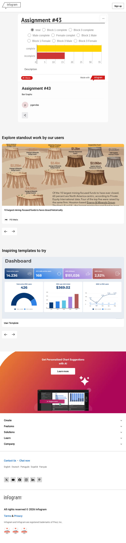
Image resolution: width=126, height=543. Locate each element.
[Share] (25, 115)
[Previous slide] (6, 231)
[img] (69, 48)
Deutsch (15, 467)
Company (9, 443)
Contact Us (10, 460)
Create (7, 420)
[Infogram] (11, 5)
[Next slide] (13, 231)
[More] (103, 18)
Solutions (9, 432)
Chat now (24, 460)
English (7, 467)
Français (43, 467)
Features (9, 426)
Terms (7, 515)
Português (25, 467)
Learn (7, 438)
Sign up (118, 6)
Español (34, 467)
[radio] (36, 30)
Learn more (63, 371)
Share (27, 78)
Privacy (18, 515)
